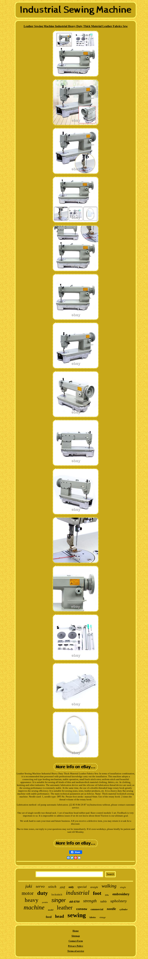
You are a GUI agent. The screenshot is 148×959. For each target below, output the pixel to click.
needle (111, 909)
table (103, 901)
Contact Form (76, 941)
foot (97, 893)
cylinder (123, 909)
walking (109, 886)
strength (90, 901)
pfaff (62, 887)
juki (28, 886)
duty (42, 893)
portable (45, 902)
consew (81, 909)
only (71, 887)
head (59, 916)
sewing (77, 915)
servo (40, 886)
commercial (97, 909)
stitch (52, 887)
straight (94, 887)
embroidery (121, 894)
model (50, 910)
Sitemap (75, 935)
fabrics (93, 917)
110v (107, 895)
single (123, 887)
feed (48, 917)
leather (65, 907)
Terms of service (75, 951)
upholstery (118, 901)
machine (34, 907)
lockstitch (56, 894)
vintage (102, 917)
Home (76, 930)
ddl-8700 (74, 901)
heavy (31, 900)
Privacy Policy (75, 946)
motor (28, 893)
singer (58, 900)
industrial (77, 892)
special (82, 887)
